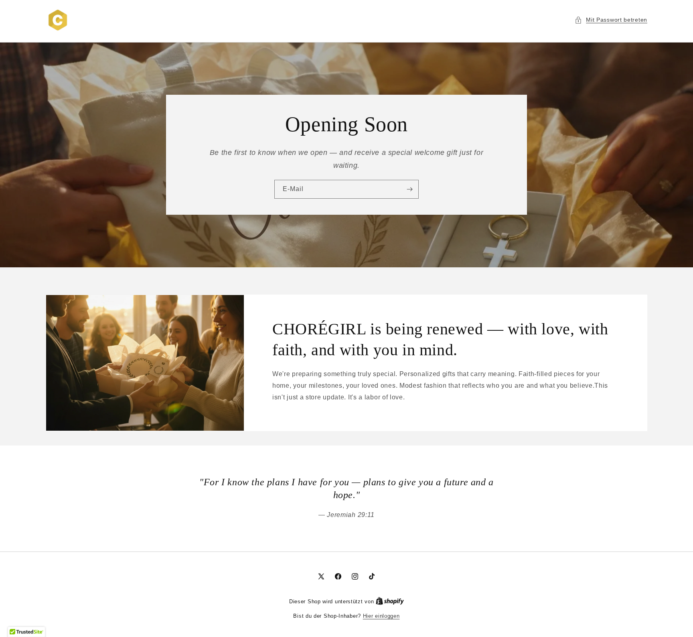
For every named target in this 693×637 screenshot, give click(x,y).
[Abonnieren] (409, 189)
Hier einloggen (381, 616)
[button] (611, 20)
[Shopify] (390, 601)
